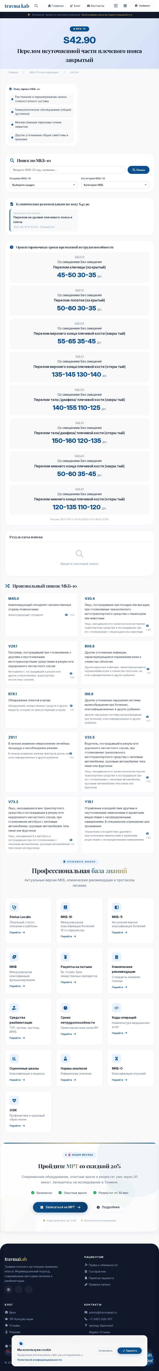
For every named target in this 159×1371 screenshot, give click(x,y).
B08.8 (89, 646)
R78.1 (12, 694)
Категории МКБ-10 (93, 178)
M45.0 (13, 599)
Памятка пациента (101, 1278)
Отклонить (106, 1350)
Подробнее (111, 1207)
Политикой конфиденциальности (39, 1359)
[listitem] (8, 1289)
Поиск (140, 170)
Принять (131, 1350)
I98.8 (89, 694)
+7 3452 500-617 (100, 1319)
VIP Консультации (21, 1319)
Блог (76, 5)
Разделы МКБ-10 (20, 178)
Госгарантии (97, 1271)
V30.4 (90, 599)
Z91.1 (12, 737)
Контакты (97, 5)
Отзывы (14, 1325)
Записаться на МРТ (60, 1207)
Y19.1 (89, 802)
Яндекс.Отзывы (99, 1332)
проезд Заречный (101, 1325)
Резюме (14, 1332)
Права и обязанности (103, 1265)
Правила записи (99, 1284)
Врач (12, 1312)
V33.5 (90, 737)
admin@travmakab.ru (103, 1312)
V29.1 (12, 646)
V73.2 (13, 802)
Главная (57, 5)
